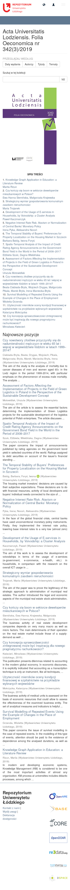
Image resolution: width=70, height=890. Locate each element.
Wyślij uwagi (10, 811)
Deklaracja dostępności (9, 816)
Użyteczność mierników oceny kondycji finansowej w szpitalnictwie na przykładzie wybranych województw (31, 680)
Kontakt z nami (11, 808)
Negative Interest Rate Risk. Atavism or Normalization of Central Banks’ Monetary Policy (31, 502)
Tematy (53, 64)
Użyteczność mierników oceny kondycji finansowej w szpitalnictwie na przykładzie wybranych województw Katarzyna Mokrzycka (34, 308)
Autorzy (29, 64)
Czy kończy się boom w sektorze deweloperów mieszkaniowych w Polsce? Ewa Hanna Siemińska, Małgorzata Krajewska (30, 194)
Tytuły (41, 64)
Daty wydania (12, 64)
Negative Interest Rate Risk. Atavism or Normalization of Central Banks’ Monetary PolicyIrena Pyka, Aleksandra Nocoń (34, 226)
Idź (63, 79)
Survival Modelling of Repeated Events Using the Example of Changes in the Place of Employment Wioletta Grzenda (32, 298)
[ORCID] (38, 476)
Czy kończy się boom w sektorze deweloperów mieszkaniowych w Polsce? (34, 609)
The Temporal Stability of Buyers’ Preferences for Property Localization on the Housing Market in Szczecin (35, 468)
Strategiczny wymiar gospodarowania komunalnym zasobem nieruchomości (28, 574)
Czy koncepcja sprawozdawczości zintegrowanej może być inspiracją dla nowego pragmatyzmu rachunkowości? (34, 645)
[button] (44, 4)
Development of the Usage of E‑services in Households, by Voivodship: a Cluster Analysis (34, 539)
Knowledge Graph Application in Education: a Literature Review (33, 751)
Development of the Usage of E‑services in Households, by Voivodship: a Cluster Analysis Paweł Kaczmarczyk (29, 215)
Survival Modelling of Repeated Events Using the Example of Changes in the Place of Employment (33, 714)
